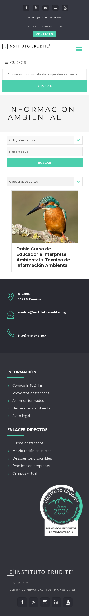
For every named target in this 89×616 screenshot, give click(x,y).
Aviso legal (21, 416)
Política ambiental (60, 590)
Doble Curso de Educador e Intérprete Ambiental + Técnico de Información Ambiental (43, 257)
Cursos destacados (27, 443)
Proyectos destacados (30, 393)
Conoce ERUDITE (27, 385)
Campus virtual (24, 473)
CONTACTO (44, 34)
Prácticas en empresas (31, 466)
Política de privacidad (26, 590)
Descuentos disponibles (32, 458)
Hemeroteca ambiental (31, 408)
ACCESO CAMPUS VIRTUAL (46, 26)
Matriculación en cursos (31, 451)
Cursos (18, 62)
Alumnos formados (28, 401)
